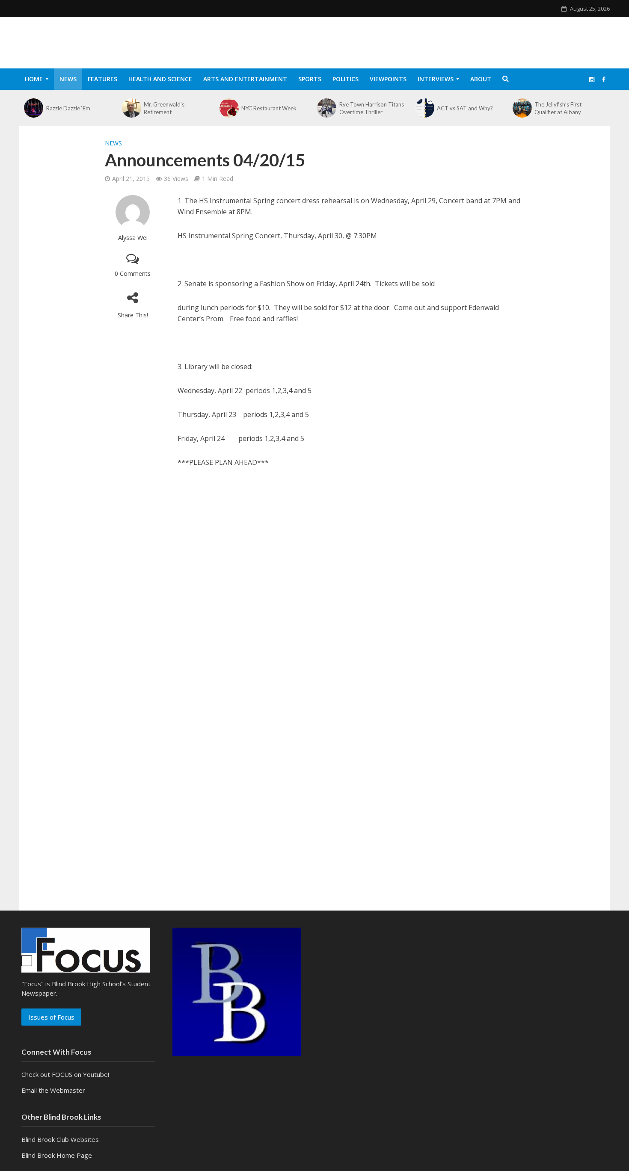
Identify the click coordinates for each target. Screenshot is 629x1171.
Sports (309, 79)
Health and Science (160, 79)
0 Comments (133, 273)
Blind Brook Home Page (56, 1155)
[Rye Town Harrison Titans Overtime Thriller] (326, 108)
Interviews (436, 79)
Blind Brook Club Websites (60, 1139)
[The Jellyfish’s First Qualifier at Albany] (522, 108)
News (68, 79)
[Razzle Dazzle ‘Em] (33, 108)
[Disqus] (314, 592)
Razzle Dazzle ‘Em (68, 108)
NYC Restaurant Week (269, 108)
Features (102, 79)
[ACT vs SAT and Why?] (424, 108)
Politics (345, 79)
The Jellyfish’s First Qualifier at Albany (558, 108)
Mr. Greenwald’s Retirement (164, 108)
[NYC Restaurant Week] (229, 108)
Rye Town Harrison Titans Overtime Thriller (371, 108)
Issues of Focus (51, 1017)
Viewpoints (388, 79)
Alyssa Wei (133, 238)
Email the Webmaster (53, 1090)
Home (34, 79)
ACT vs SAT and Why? (465, 108)
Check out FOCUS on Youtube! (65, 1074)
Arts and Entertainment (245, 79)
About (480, 79)
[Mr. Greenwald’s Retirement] (131, 108)
